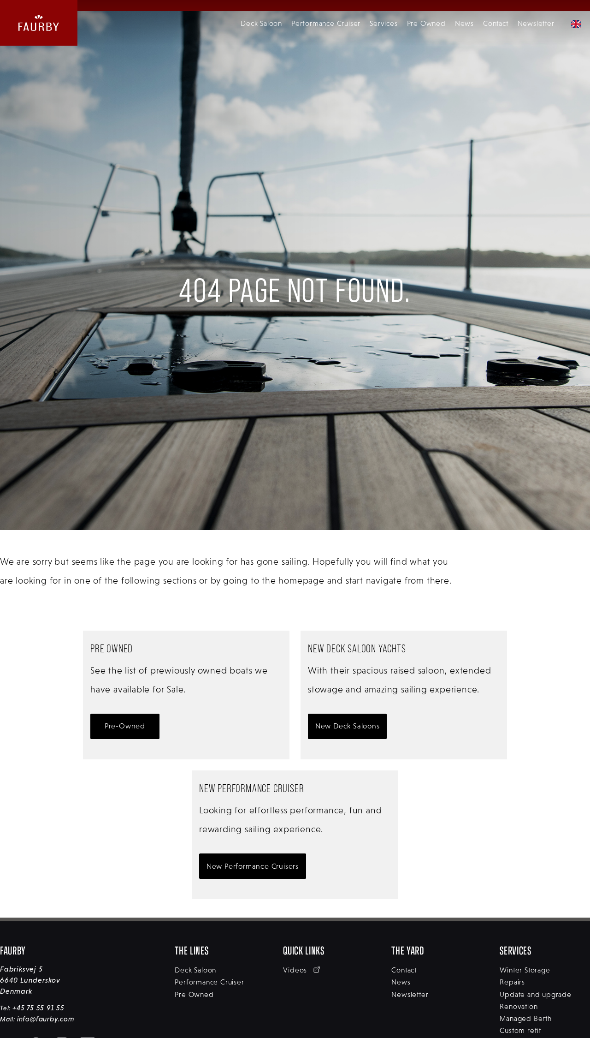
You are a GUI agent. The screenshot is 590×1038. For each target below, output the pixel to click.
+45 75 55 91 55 (38, 1008)
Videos (296, 970)
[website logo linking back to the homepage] (38, 23)
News (464, 23)
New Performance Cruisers (252, 866)
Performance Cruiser (325, 23)
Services (383, 23)
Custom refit (520, 1030)
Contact (495, 23)
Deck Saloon (261, 23)
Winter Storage (525, 970)
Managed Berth (525, 1018)
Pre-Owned (125, 726)
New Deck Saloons (347, 726)
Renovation (518, 1006)
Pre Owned (426, 23)
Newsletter (536, 23)
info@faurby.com (46, 1019)
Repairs (512, 982)
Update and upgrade (535, 994)
